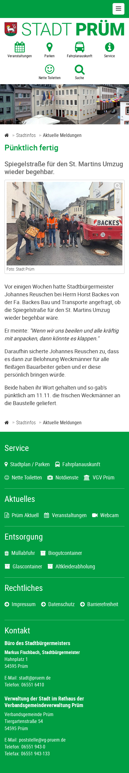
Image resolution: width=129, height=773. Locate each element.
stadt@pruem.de (35, 677)
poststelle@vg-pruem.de (42, 739)
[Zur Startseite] (6, 135)
